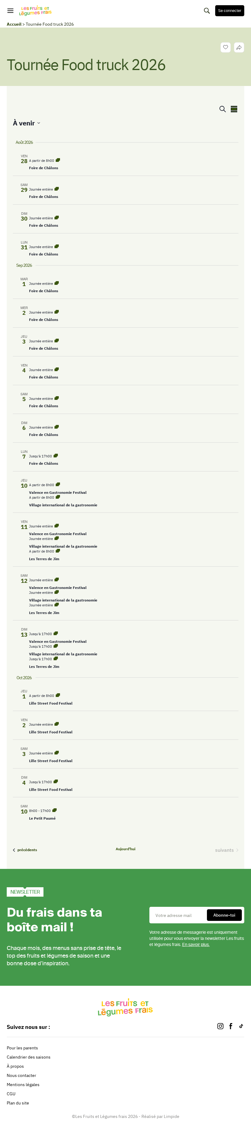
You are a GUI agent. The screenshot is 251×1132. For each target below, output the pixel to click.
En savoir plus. (196, 944)
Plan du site (18, 1103)
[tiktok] (241, 1027)
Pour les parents (22, 1048)
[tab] (239, 47)
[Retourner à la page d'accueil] (35, 10)
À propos (15, 1066)
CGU (11, 1094)
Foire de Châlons (43, 168)
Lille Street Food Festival (51, 703)
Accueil (14, 24)
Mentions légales (23, 1084)
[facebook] (231, 1027)
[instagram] (220, 1027)
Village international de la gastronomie (63, 505)
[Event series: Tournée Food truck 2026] (58, 160)
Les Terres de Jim (44, 559)
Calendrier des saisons (29, 1057)
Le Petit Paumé (42, 818)
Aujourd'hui (125, 849)
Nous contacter (21, 1075)
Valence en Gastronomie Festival (58, 492)
